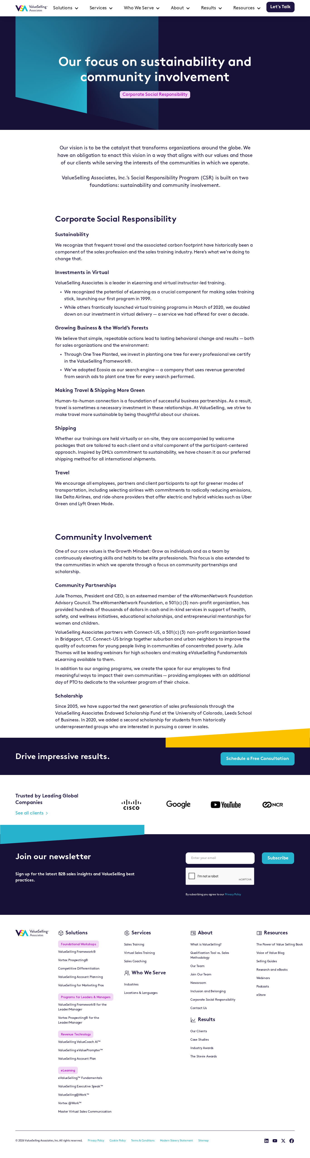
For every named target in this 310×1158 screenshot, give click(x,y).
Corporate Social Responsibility (212, 1000)
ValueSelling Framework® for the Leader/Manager (82, 1007)
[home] (31, 8)
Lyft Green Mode (95, 504)
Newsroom (198, 983)
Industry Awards (202, 1048)
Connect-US (147, 632)
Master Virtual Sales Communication (85, 1111)
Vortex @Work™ (69, 1103)
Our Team (197, 966)
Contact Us (198, 1008)
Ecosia (103, 370)
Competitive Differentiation (79, 968)
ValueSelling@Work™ (73, 1095)
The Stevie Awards (203, 1056)
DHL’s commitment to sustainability (139, 452)
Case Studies (199, 1040)
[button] (66, 8)
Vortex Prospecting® (73, 960)
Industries (131, 984)
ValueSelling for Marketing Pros (81, 985)
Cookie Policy (118, 1140)
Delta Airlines (77, 497)
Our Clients (198, 1031)
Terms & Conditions (143, 1140)
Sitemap (203, 1140)
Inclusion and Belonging (208, 991)
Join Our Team (200, 974)
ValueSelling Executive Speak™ (80, 1086)
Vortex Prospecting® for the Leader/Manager (78, 1020)
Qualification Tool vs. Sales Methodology (209, 955)
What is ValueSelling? (206, 944)
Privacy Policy (233, 894)
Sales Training (134, 944)
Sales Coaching (135, 961)
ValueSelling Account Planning (80, 977)
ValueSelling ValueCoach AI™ (79, 1042)
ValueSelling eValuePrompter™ (80, 1050)
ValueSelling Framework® (77, 952)
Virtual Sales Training (139, 953)
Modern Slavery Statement (176, 1140)
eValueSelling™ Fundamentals (80, 1078)
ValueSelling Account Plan (77, 1059)
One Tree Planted (100, 354)
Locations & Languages (140, 993)
